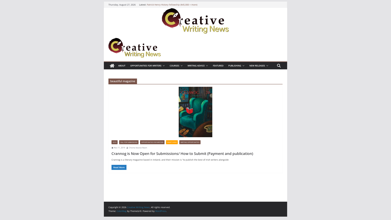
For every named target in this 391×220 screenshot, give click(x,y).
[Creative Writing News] (195, 10)
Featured (218, 65)
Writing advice (196, 65)
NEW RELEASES (257, 65)
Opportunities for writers (145, 65)
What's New (172, 142)
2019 (114, 142)
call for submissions (128, 142)
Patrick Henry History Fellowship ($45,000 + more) (172, 4)
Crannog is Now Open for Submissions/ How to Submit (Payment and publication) (182, 153)
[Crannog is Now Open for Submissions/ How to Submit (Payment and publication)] (195, 112)
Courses (174, 65)
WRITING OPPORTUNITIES (190, 142)
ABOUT (121, 65)
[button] (163, 66)
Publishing (234, 65)
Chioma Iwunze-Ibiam (138, 147)
